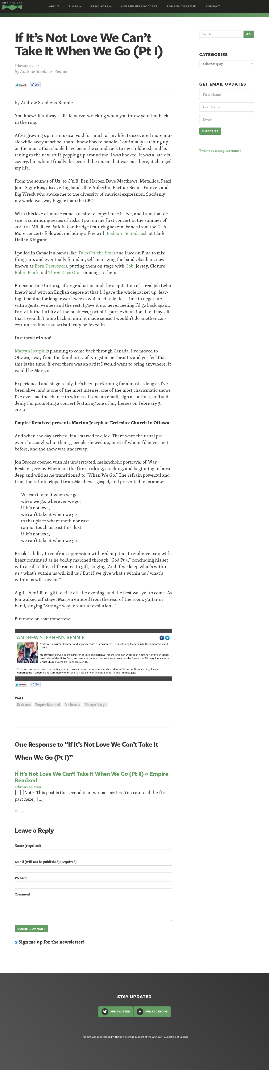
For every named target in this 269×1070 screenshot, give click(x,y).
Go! (249, 34)
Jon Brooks (72, 704)
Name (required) (28, 845)
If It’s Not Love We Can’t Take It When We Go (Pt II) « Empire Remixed (91, 776)
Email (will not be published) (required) (46, 861)
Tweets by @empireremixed (220, 150)
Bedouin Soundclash (127, 233)
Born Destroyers (51, 265)
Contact (213, 6)
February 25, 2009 (28, 786)
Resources (99, 6)
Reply (19, 811)
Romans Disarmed (182, 6)
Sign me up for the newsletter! (50, 942)
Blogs (74, 6)
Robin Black (27, 272)
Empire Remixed (47, 704)
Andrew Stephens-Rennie (43, 71)
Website (21, 878)
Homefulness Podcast (138, 6)
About (54, 6)
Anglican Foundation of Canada (170, 1037)
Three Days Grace (66, 272)
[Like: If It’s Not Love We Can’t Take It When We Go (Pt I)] (35, 84)
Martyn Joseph (29, 350)
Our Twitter (119, 1011)
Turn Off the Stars (96, 252)
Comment (22, 894)
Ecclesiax (24, 704)
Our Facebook (156, 1011)
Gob (129, 265)
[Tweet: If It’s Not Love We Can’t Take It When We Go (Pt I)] (21, 85)
